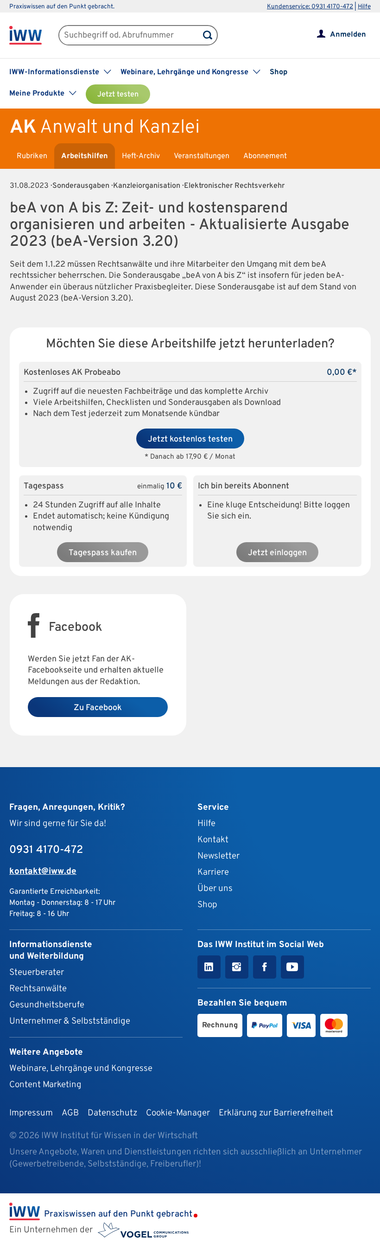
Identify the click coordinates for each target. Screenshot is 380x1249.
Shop (278, 72)
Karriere (213, 872)
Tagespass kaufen (103, 553)
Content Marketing (45, 1084)
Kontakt (212, 839)
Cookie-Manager (178, 1113)
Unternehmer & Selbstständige (69, 1021)
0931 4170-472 (46, 850)
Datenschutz (112, 1113)
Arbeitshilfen (84, 156)
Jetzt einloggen (277, 553)
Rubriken (32, 156)
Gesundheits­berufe (46, 1005)
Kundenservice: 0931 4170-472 (310, 7)
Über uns (215, 888)
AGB (70, 1113)
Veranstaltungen (201, 156)
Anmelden (348, 34)
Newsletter (218, 856)
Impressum (31, 1113)
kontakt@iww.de (42, 871)
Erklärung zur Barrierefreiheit (276, 1113)
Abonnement (265, 156)
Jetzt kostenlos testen (190, 439)
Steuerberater (36, 972)
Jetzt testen (118, 94)
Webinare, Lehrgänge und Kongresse (80, 1068)
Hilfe (364, 7)
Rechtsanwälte (38, 988)
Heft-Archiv (141, 156)
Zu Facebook (98, 708)
